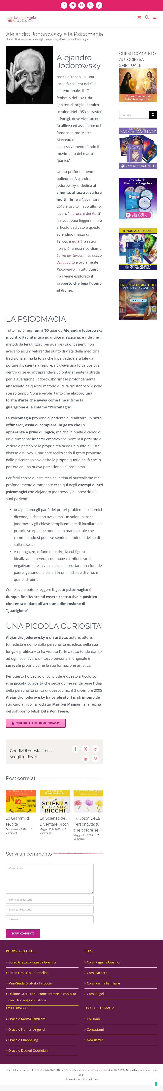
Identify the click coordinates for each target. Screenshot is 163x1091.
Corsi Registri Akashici (103, 962)
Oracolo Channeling (23, 1040)
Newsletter (95, 1040)
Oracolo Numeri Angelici (26, 1029)
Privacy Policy (73, 1079)
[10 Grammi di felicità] (21, 792)
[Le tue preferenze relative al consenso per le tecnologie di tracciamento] (156, 1084)
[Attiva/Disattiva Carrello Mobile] (139, 17)
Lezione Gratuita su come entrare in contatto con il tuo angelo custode (42, 997)
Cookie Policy (90, 1079)
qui (75, 241)
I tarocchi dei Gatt (84, 213)
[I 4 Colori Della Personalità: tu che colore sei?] (88, 792)
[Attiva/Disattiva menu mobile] (155, 17)
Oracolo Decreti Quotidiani (28, 1050)
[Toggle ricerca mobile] (147, 17)
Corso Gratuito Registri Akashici (32, 962)
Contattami (95, 1029)
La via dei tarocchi (71, 255)
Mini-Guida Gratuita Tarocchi (30, 983)
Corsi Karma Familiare (103, 983)
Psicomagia (66, 269)
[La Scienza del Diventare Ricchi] (55, 792)
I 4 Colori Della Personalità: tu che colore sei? (87, 824)
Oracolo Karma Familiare (27, 1019)
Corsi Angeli (96, 994)
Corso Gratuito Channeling (28, 973)
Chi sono (93, 1019)
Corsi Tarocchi (97, 973)
